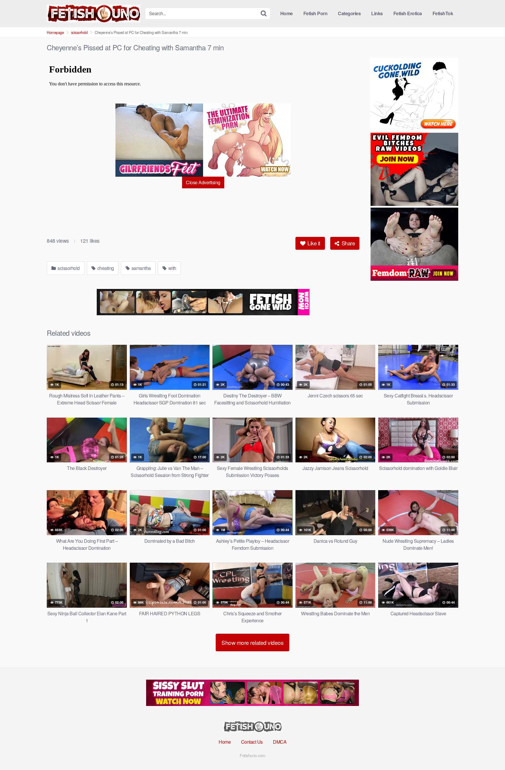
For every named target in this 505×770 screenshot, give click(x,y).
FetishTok (443, 13)
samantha (140, 268)
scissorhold (79, 32)
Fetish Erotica (407, 13)
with (171, 268)
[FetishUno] (93, 13)
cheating (105, 268)
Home (286, 13)
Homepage (55, 32)
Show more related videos (252, 642)
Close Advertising (203, 182)
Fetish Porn (315, 13)
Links (377, 13)
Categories (349, 13)
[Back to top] (489, 751)
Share (347, 243)
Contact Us (252, 741)
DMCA (279, 741)
